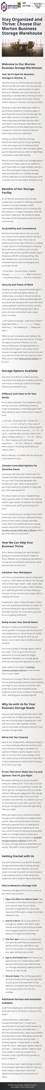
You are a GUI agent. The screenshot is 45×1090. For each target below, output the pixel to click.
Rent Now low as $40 (38, 5)
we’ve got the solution (28, 358)
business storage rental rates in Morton (19, 530)
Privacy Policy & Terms (27, 1087)
